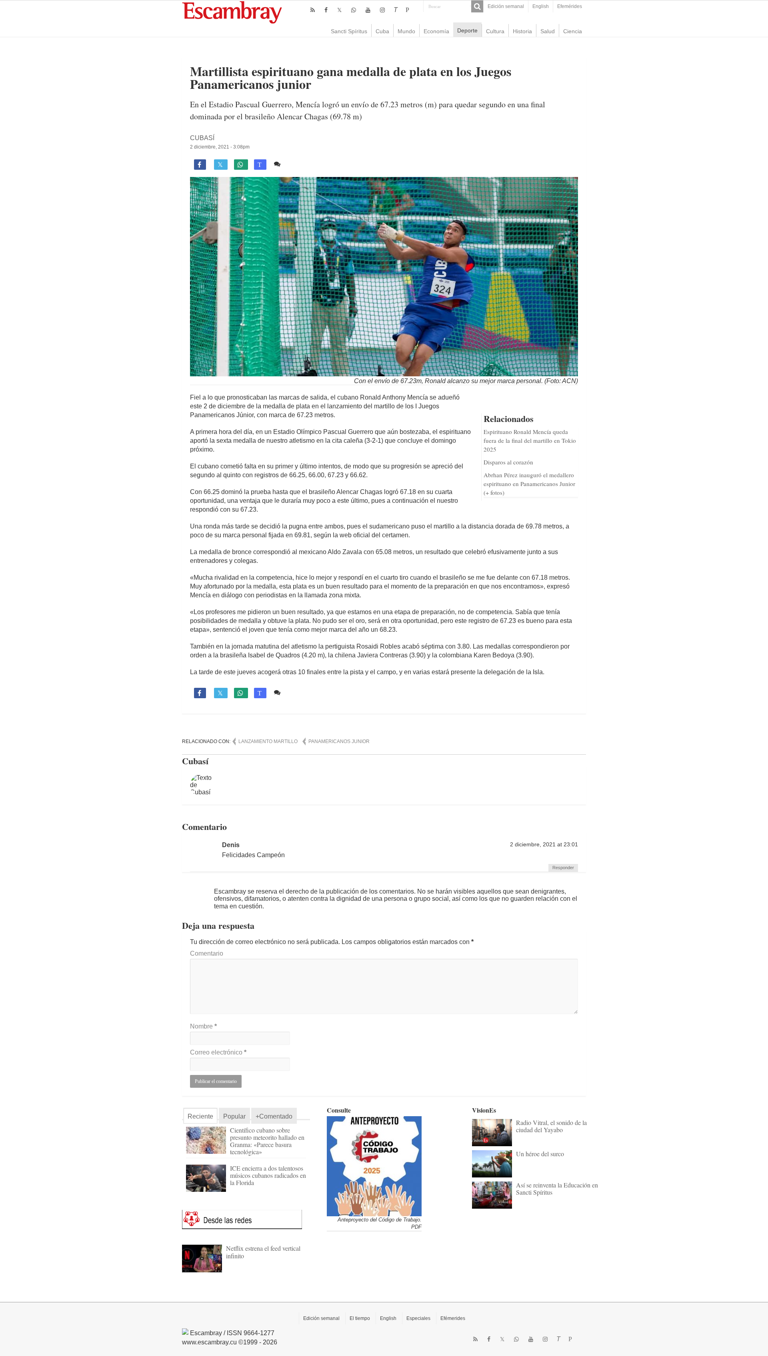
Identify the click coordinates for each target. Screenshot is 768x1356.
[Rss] (313, 10)
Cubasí (202, 138)
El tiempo (360, 1318)
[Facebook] (326, 10)
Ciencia (572, 31)
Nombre (203, 1026)
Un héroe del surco (540, 1153)
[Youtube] (368, 10)
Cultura (495, 31)
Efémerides (452, 1318)
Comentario (206, 953)
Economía (436, 31)
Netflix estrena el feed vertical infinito (263, 1252)
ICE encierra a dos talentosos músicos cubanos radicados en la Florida (268, 1175)
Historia (522, 31)
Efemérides (569, 6)
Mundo (406, 31)
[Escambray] (232, 11)
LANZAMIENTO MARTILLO (268, 741)
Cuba (382, 31)
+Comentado (274, 1116)
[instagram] (382, 10)
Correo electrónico (218, 1052)
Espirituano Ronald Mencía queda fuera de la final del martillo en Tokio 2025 (530, 440)
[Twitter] (339, 10)
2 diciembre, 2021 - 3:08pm (220, 147)
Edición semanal (506, 6)
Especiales (418, 1318)
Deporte (467, 30)
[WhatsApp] (353, 10)
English (540, 6)
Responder (563, 867)
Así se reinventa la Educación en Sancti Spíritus (557, 1188)
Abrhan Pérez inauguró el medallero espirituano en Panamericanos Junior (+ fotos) (529, 483)
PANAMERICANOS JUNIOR (339, 741)
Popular (234, 1116)
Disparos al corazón (508, 462)
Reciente (200, 1116)
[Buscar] (477, 6)
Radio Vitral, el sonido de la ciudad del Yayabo (551, 1126)
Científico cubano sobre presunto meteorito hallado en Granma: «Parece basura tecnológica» (267, 1141)
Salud (547, 31)
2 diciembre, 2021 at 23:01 (544, 845)
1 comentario (302, 164)
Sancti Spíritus (349, 31)
